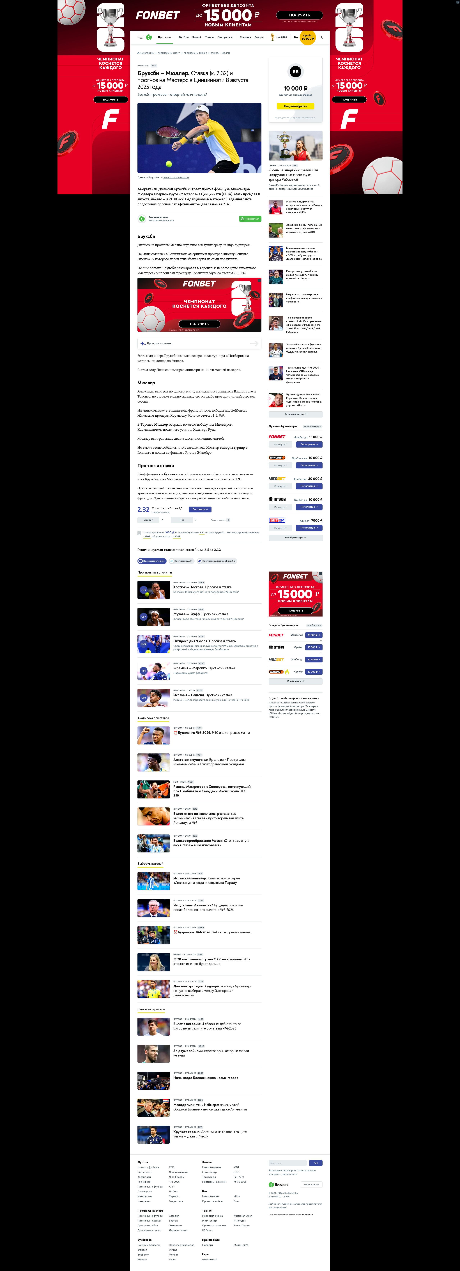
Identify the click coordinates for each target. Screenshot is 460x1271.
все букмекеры (312, 426)
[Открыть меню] (140, 37)
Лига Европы (176, 1177)
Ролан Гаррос (242, 1225)
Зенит (172, 1259)
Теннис (209, 37)
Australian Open (243, 1216)
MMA (237, 1196)
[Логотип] (149, 37)
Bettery (142, 1259)
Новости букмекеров (181, 1245)
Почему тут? (280, 444)
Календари (144, 1177)
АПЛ (171, 1186)
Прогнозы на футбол (149, 1186)
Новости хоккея (211, 1167)
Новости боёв (210, 1196)
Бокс (236, 1201)
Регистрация (309, 444)
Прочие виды (211, 1240)
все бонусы (314, 625)
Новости (207, 1245)
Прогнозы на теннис (195, 53)
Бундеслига (176, 1201)
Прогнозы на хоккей (149, 1220)
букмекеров (197, 474)
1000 (168, 532)
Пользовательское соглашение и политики (291, 1214)
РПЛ (171, 1167)
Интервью (143, 1201)
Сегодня (245, 37)
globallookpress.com (176, 178)
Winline (173, 1250)
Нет (182, 520)
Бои (204, 1191)
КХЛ (236, 1167)
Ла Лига (173, 1191)
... (316, 42)
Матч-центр (144, 1172)
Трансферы (144, 1182)
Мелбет (173, 1254)
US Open (207, 1230)
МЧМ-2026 (240, 1182)
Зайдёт (148, 520)
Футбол (183, 37)
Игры (205, 1254)
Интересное (144, 1196)
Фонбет (142, 1250)
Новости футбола (148, 1167)
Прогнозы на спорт (169, 53)
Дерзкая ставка (178, 1230)
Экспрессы (225, 37)
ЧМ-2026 (281, 37)
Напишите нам (311, 1184)
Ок (316, 1162)
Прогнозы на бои (147, 1225)
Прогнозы (164, 37)
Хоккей (196, 37)
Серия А (174, 1196)
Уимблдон (240, 1220)
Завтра (259, 37)
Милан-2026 (241, 1245)
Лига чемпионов (178, 1172)
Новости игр (209, 1259)
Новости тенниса (212, 1216)
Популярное (144, 1191)
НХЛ (236, 1172)
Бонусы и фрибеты (148, 1245)
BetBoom (143, 1254)
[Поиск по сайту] (323, 37)
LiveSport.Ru (147, 53)
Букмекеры (144, 1240)
